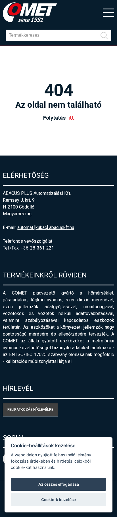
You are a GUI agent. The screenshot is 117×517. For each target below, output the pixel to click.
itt (71, 118)
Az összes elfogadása (58, 484)
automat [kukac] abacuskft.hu (45, 227)
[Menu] (108, 12)
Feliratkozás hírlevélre (30, 409)
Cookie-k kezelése (58, 499)
